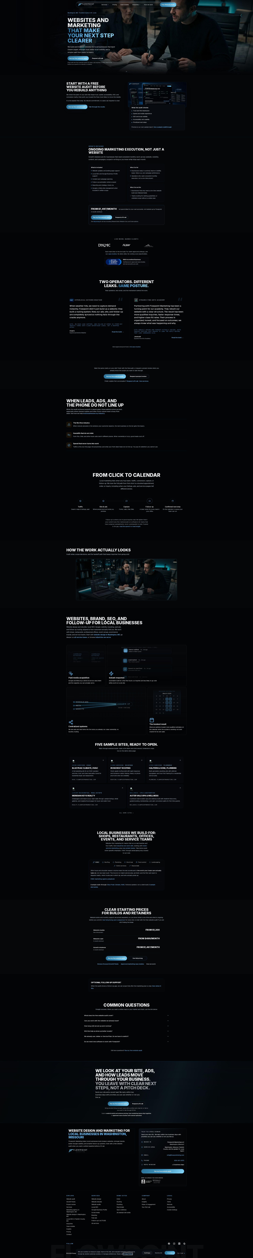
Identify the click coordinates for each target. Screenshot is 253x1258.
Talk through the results (97, 107)
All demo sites (126, 813)
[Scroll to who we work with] (126, 71)
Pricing (114, 5)
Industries (135, 5)
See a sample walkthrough (163, 127)
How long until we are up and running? (97, 1026)
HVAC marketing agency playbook (103, 879)
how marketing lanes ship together (140, 1113)
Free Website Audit (168, 5)
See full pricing (138, 958)
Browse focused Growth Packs (107, 964)
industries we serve (103, 637)
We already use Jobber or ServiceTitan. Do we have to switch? (106, 1036)
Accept (169, 1253)
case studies (112, 254)
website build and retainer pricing (117, 1113)
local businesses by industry (94, 413)
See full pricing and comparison (113, 920)
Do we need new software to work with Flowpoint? (102, 1042)
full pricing (96, 221)
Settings (147, 1253)
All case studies (135, 347)
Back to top (179, 1253)
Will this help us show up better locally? (98, 1031)
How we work (148, 5)
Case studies (124, 5)
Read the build (118, 332)
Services (104, 5)
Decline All (158, 1253)
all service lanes (80, 637)
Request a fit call (97, 58)
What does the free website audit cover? (98, 1015)
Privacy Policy (128, 1254)
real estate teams (129, 848)
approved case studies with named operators (127, 1115)
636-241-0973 (179, 1160)
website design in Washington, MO (107, 635)
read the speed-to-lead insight (129, 526)
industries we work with (124, 846)
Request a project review (138, 376)
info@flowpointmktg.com (175, 1155)
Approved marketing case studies (132, 964)
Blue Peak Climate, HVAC (116, 885)
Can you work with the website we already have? (101, 1021)
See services (143, 381)
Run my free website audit (78, 58)
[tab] (96, 862)
